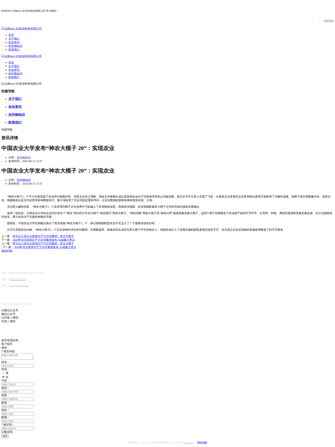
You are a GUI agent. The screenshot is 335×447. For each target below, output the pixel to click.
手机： (5, 380)
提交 (5, 436)
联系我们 (14, 49)
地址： (5, 409)
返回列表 (7, 250)
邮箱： (5, 402)
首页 (11, 34)
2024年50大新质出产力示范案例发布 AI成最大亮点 (44, 239)
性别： (5, 369)
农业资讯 (14, 42)
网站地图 (202, 442)
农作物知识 (15, 45)
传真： (5, 395)
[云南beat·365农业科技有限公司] (21, 28)
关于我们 (14, 38)
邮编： (5, 417)
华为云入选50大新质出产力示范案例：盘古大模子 (43, 236)
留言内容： (9, 351)
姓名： (5, 361)
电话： (5, 387)
